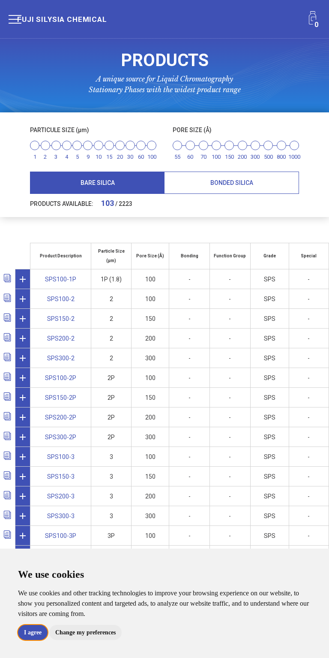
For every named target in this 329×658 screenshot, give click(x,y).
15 (109, 157)
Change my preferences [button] (85, 632)
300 (255, 157)
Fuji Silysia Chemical (62, 19)
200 (242, 157)
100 (151, 157)
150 (229, 157)
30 (130, 157)
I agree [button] (33, 632)
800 (281, 157)
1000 (294, 157)
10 (99, 157)
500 (268, 157)
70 (203, 157)
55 (177, 157)
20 (120, 157)
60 (141, 157)
